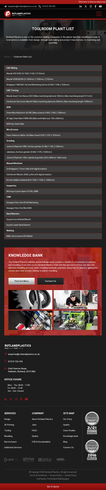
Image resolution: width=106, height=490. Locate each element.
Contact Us (68, 447)
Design (7, 419)
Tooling (7, 430)
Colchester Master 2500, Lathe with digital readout (28, 174)
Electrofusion (10, 442)
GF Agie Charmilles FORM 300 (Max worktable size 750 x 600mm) (34, 118)
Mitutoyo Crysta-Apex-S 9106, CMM (22, 191)
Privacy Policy (56, 475)
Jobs (34, 425)
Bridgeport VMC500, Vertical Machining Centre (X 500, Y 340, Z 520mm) (37, 85)
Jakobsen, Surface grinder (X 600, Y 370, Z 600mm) (29, 152)
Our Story (67, 419)
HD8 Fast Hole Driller (15, 124)
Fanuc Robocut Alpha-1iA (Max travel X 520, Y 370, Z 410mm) (33, 135)
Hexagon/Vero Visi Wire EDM (18, 208)
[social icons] (81, 6)
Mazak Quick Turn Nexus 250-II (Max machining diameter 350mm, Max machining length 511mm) (49, 96)
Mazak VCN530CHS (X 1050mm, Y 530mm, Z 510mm (29, 79)
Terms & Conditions (38, 475)
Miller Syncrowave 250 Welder (19, 236)
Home (7, 57)
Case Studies (69, 430)
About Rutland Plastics (42, 419)
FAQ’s (34, 430)
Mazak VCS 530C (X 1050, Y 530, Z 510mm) (25, 73)
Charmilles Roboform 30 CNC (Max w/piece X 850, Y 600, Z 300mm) (36, 113)
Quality (35, 436)
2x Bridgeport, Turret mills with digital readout (26, 169)
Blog (65, 442)
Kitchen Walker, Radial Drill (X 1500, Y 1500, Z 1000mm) (30, 180)
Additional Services (13, 447)
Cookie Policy (70, 475)
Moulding (8, 436)
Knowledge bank (70, 436)
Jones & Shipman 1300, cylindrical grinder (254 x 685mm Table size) (36, 158)
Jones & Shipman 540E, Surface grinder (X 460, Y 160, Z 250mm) (34, 146)
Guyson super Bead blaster (18, 225)
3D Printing (9, 425)
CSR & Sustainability (41, 442)
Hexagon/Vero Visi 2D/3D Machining (22, 202)
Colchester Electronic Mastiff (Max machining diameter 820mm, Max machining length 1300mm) (49, 101)
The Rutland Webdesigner (57, 479)
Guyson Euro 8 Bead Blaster (18, 219)
